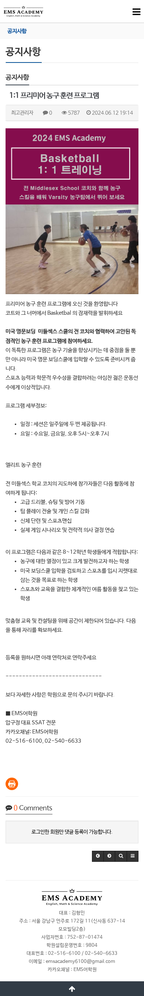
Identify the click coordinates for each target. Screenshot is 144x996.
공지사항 (17, 31)
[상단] (72, 988)
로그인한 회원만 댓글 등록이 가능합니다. (72, 832)
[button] (98, 856)
